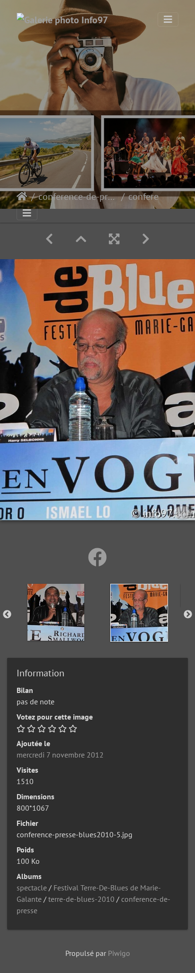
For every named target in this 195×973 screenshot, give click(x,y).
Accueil (22, 196)
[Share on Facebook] (97, 557)
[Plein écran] (114, 239)
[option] (56, 612)
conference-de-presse (77, 196)
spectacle (32, 887)
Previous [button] (7, 614)
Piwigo (119, 953)
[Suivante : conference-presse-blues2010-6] (146, 239)
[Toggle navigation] (168, 19)
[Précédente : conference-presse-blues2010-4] (49, 239)
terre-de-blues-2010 (81, 899)
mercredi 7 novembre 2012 (60, 754)
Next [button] (188, 614)
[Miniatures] (81, 239)
